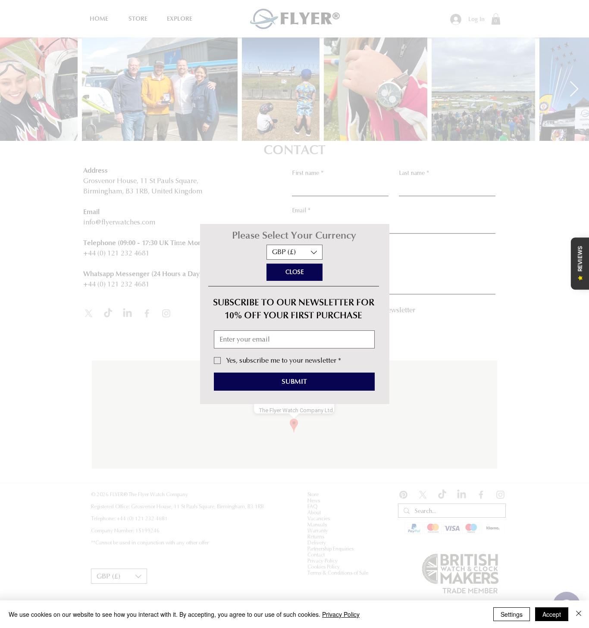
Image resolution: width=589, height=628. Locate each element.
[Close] (578, 614)
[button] (294, 252)
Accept (551, 614)
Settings (512, 614)
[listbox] (294, 252)
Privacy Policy (341, 614)
